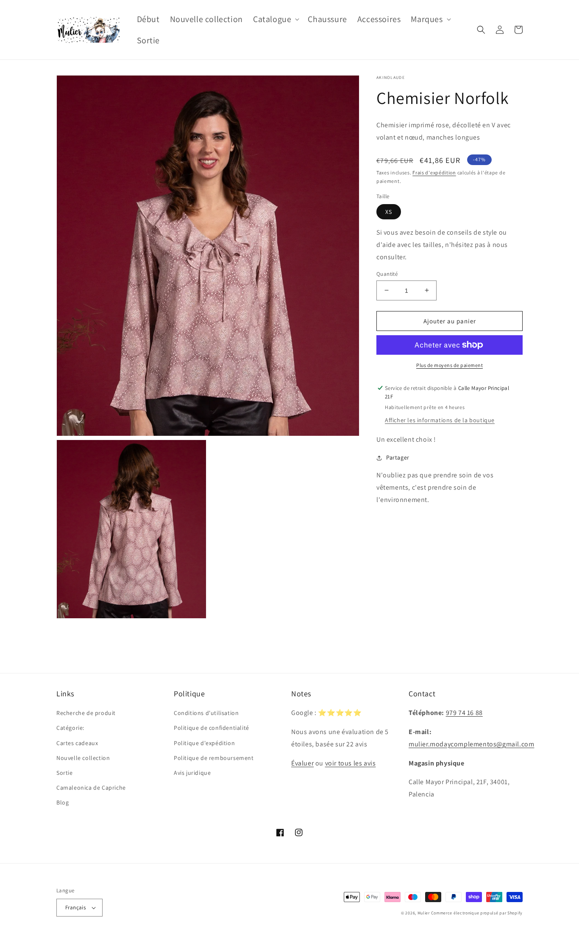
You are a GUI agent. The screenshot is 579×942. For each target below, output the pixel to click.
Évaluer (302, 763)
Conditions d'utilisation (206, 713)
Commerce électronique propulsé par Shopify (477, 913)
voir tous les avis (350, 763)
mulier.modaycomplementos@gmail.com (471, 744)
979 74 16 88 (464, 712)
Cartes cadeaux (77, 743)
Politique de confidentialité (211, 728)
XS (388, 212)
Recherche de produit (86, 713)
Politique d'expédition (204, 743)
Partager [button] (397, 457)
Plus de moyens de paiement (449, 365)
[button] (275, 19)
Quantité (387, 273)
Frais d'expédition (434, 172)
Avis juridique (192, 773)
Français (75, 907)
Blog (62, 802)
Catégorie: (70, 728)
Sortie (64, 773)
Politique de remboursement (214, 758)
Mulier (424, 913)
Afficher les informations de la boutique (440, 420)
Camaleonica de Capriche (91, 787)
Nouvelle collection (83, 758)
